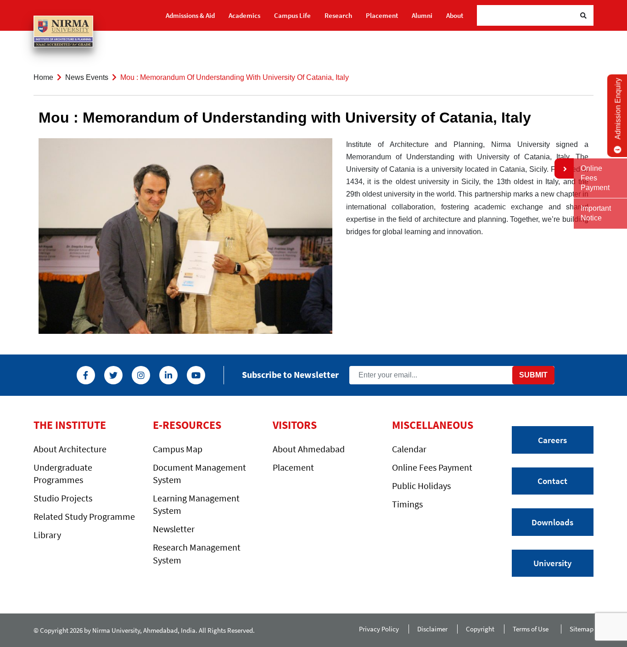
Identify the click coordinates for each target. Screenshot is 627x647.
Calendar (409, 449)
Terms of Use (532, 628)
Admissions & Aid (190, 15)
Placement (382, 15)
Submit (533, 375)
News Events (86, 77)
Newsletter (174, 528)
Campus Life (292, 15)
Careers (552, 439)
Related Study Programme (84, 516)
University (552, 562)
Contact (552, 480)
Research (338, 15)
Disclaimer (432, 628)
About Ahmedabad (309, 449)
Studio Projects (63, 498)
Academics (244, 15)
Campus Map (177, 449)
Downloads (552, 522)
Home (43, 77)
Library (47, 534)
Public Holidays (421, 485)
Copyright (480, 628)
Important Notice (596, 213)
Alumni (422, 15)
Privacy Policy (379, 628)
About (454, 15)
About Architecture (70, 449)
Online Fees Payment (432, 467)
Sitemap (581, 628)
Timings (407, 504)
